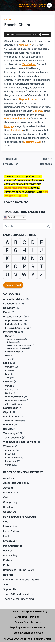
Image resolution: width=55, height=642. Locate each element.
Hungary (9, 126)
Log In (6, 536)
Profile (7, 565)
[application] (27, 34)
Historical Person (13, 316)
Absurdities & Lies (13, 299)
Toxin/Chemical (12, 437)
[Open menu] (49, 5)
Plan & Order (10, 416)
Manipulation (10, 407)
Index (6, 521)
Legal (6, 362)
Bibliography (10, 492)
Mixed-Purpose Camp (16, 339)
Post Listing (10, 555)
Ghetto (8, 355)
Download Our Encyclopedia (19, 516)
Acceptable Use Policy (17, 187)
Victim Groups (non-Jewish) (19, 441)
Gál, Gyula (46, 161)
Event (6, 312)
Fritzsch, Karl (10, 161)
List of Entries (11, 531)
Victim (7, 20)
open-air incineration (16, 118)
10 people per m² (28, 99)
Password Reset (12, 545)
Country (9, 389)
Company (9, 367)
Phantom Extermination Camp (19, 345)
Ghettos (9, 393)
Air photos (17, 130)
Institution (10, 370)
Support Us (9, 589)
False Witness (12, 457)
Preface (7, 560)
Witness (8, 446)
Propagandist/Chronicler (17, 328)
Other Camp (12, 342)
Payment (8, 550)
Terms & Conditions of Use (18, 594)
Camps (8, 386)
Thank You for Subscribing (18, 599)
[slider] (45, 34)
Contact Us (9, 511)
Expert (8, 454)
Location (8, 381)
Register (8, 574)
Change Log (10, 502)
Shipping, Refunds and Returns (21, 579)
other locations (12, 404)
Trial (7, 377)
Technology (10, 433)
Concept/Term (11, 303)
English (11, 217)
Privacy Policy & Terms (27, 622)
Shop (6, 584)
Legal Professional (14, 320)
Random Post (13, 285)
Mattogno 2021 (32, 141)
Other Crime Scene (14, 400)
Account (8, 487)
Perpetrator (11, 461)
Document (9, 307)
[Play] (7, 34)
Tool (7, 359)
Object (7, 412)
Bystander (10, 450)
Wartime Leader (13, 420)
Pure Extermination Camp (17, 348)
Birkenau (38, 110)
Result (7, 428)
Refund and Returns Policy (18, 569)
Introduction (10, 526)
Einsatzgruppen (12, 351)
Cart (5, 497)
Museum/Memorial (14, 396)
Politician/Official (13, 324)
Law (7, 374)
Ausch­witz (25, 45)
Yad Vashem (29, 64)
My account (10, 540)
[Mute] (39, 34)
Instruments (10, 331)
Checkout (8, 507)
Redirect (8, 424)
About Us (8, 478)
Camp (8, 336)
